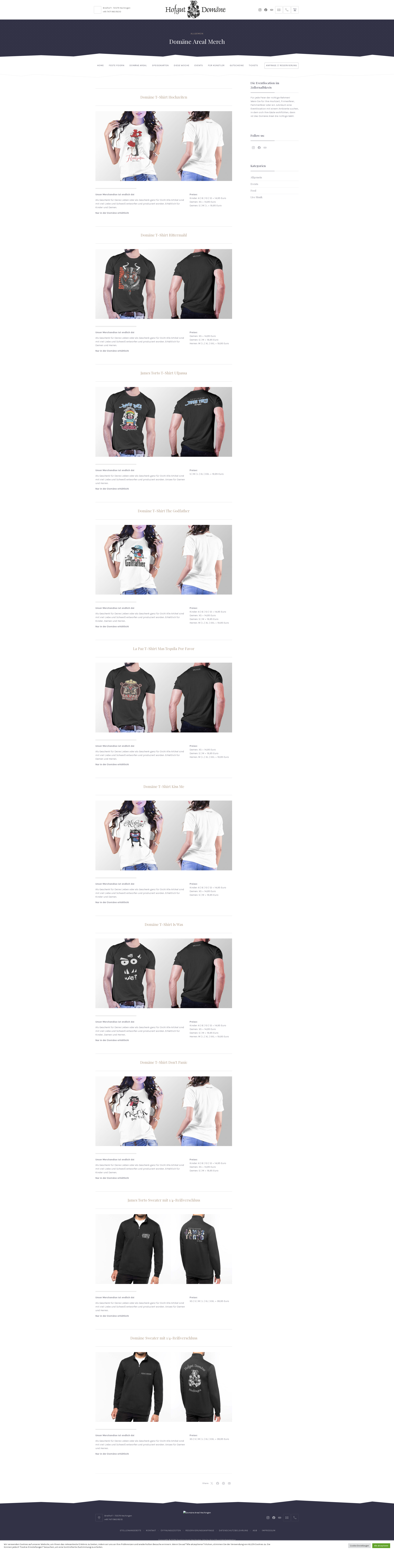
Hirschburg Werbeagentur (222, 1540)
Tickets (253, 65)
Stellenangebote (130, 1530)
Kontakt (151, 1530)
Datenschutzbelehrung (233, 1530)
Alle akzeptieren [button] (381, 1546)
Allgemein (197, 33)
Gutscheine (237, 65)
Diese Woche (181, 65)
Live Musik (256, 197)
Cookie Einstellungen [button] (359, 1546)
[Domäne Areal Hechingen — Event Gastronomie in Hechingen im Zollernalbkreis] (195, 9)
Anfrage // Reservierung (281, 65)
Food (253, 190)
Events (198, 65)
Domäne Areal (138, 65)
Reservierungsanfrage (199, 1530)
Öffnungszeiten (171, 1530)
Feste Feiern (116, 65)
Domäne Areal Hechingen (188, 1540)
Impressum (268, 1530)
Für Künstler (216, 65)
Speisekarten (160, 65)
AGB (255, 1530)
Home (100, 65)
